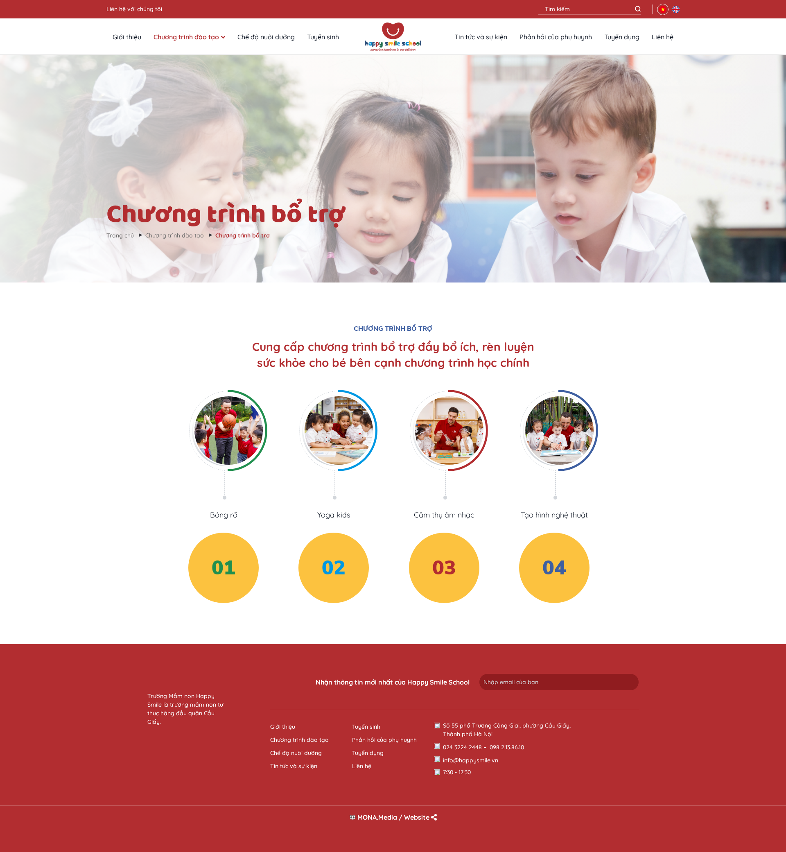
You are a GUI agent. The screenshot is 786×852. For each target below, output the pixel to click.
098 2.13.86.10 (507, 747)
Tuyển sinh (323, 37)
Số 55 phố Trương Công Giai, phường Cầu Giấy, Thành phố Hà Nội (507, 730)
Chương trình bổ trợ (242, 235)
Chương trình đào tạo (186, 37)
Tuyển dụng (621, 37)
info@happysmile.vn (470, 760)
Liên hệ (662, 37)
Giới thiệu (127, 37)
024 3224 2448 (462, 747)
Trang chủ (120, 235)
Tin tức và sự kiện (480, 37)
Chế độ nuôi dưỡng (266, 37)
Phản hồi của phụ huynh (555, 37)
